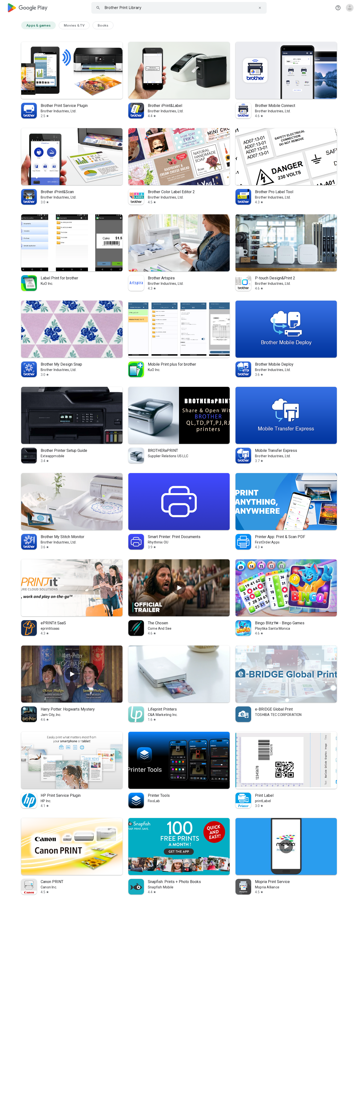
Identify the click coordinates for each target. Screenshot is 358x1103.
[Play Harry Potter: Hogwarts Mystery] (72, 674)
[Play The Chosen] (179, 588)
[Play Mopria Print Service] (286, 846)
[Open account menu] (350, 8)
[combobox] (179, 8)
